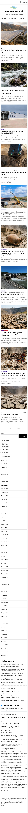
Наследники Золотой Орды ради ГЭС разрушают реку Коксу (13, 213)
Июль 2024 (4, 549)
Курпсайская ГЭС (23, 764)
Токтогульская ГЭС (14, 779)
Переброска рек (11, 771)
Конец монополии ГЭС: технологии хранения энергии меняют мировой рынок (13, 172)
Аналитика (24, 751)
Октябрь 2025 (4, 495)
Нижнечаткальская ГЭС (22, 768)
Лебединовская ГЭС (5, 765)
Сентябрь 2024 (5, 542)
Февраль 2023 (4, 609)
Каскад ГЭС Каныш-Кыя (8, 762)
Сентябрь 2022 (5, 627)
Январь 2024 (4, 570)
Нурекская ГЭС (4, 770)
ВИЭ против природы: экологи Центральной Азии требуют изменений (11, 334)
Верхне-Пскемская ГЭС (21, 754)
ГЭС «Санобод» (14, 756)
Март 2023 (4, 605)
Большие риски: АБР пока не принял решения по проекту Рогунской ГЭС (13, 374)
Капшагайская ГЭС (17, 759)
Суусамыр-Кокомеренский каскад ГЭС (11, 778)
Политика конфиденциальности (8, 802)
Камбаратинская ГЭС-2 (8, 759)
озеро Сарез (5, 790)
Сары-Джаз (16, 774)
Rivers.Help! (14, 11)
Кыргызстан (5, 444)
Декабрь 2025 (4, 488)
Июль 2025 (4, 506)
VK (13, 801)
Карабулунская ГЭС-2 (14, 761)
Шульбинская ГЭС (15, 787)
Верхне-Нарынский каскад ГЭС (9, 754)
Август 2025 (4, 503)
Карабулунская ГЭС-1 (5, 761)
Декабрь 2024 (4, 531)
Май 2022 (3, 641)
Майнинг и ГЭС (13, 765)
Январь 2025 (4, 527)
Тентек (25, 778)
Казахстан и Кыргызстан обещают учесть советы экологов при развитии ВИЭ (13, 91)
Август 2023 (4, 588)
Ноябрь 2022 (4, 620)
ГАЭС (2, 756)
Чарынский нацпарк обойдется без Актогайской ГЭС (13, 132)
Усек (18, 782)
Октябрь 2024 (4, 538)
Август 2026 (4, 460)
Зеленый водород (9, 803)
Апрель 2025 (4, 517)
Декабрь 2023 (4, 573)
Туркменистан (5, 447)
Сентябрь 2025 (5, 499)
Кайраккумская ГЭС (13, 757)
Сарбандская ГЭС (17, 773)
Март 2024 (4, 563)
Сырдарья (21, 778)
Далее (18, 428)
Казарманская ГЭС (5, 757)
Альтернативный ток (18, 803)
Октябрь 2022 (4, 623)
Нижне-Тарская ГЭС (12, 768)
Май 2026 (3, 471)
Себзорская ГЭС (23, 774)
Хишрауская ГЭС (6, 785)
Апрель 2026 (4, 474)
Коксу (20, 762)
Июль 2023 (4, 591)
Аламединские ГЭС (18, 751)
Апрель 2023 (4, 602)
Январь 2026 (4, 485)
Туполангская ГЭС (12, 781)
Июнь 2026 (4, 467)
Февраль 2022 (4, 652)
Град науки (3, 805)
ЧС (10, 785)
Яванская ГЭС (15, 788)
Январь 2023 (4, 613)
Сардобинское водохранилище (7, 774)
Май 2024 (3, 556)
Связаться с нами (19, 802)
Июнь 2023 (4, 595)
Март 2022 (4, 648)
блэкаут (20, 788)
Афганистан (5, 450)
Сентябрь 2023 (5, 584)
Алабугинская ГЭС (10, 751)
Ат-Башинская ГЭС (5, 753)
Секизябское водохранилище (7, 776)
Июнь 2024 (4, 552)
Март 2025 (4, 520)
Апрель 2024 (4, 559)
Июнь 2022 (4, 637)
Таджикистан (5, 446)
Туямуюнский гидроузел (6, 782)
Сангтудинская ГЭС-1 (8, 773)
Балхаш (10, 753)
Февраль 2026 (4, 481)
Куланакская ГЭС (15, 764)
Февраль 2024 (4, 566)
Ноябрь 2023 (4, 577)
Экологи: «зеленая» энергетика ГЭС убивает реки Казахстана (13, 413)
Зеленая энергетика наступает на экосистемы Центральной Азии (12, 293)
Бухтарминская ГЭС (17, 753)
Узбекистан (5, 449)
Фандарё (19, 784)
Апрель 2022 (4, 644)
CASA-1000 (3, 751)
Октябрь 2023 (4, 581)
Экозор (25, 803)
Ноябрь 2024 (4, 534)
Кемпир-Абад (16, 762)
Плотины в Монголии (10, 705)
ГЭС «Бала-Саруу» (7, 756)
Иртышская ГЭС (21, 756)
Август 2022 (4, 630)
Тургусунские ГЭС (20, 781)
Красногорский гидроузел (6, 764)
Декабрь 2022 (4, 616)
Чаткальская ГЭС (15, 785)
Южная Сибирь (6, 452)
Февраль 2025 (4, 524)
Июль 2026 (4, 463)
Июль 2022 (4, 634)
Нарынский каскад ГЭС (6, 767)
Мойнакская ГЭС (19, 765)
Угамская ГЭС (14, 782)
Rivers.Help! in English (18, 801)
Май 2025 (3, 513)
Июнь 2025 (4, 510)
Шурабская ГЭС (22, 787)
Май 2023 (3, 598)
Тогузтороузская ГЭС (5, 779)
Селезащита (16, 776)
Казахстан (4, 443)
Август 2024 (4, 545)
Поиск (2, 433)
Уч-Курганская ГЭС (13, 784)
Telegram (9, 801)
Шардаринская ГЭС (7, 787)
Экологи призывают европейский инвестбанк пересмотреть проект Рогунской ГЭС (13, 253)
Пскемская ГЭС (18, 771)
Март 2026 (4, 478)
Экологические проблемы (6, 788)
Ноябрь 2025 (4, 492)
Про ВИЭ (3, 803)
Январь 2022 (4, 655)
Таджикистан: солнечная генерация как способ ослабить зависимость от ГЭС (13, 50)
